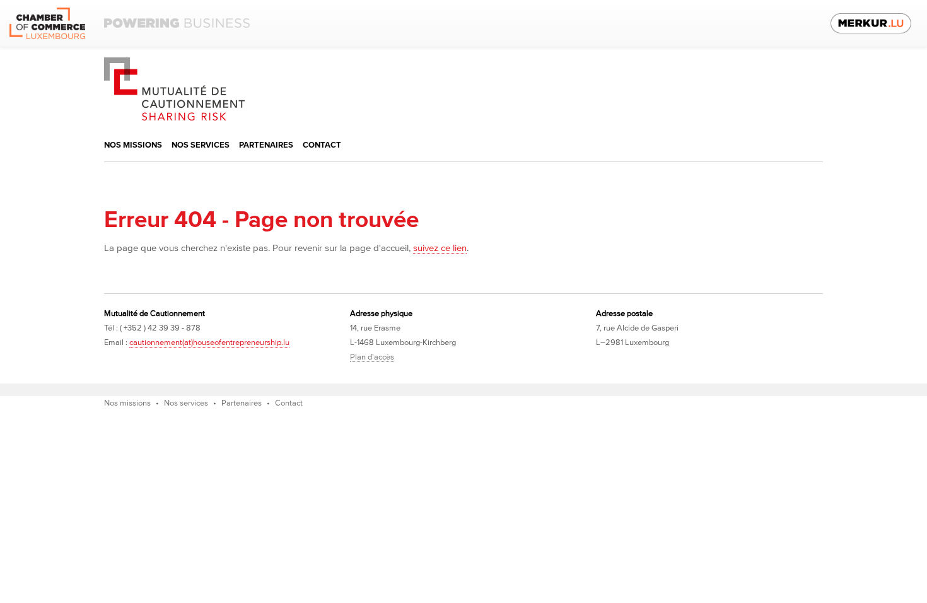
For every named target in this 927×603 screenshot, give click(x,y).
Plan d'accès (372, 357)
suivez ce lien (440, 248)
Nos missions (133, 145)
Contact (322, 145)
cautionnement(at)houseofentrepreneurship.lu (209, 343)
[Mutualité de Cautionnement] (174, 63)
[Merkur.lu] (871, 23)
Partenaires (266, 145)
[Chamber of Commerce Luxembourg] (129, 23)
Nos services (201, 145)
